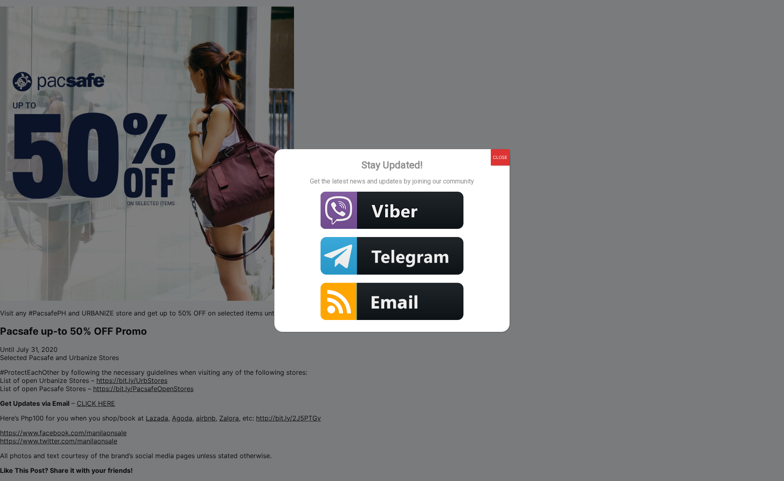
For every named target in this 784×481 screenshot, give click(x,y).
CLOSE (500, 157)
